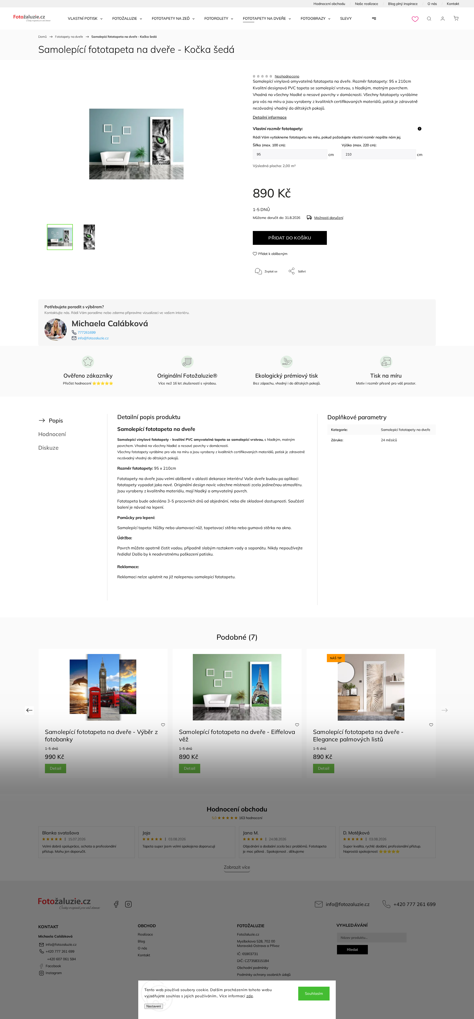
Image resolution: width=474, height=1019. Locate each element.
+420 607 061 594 (61, 959)
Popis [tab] (56, 420)
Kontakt (453, 3)
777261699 (87, 332)
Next (445, 710)
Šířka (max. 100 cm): (269, 145)
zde (249, 996)
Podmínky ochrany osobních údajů (264, 974)
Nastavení (153, 1006)
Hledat (352, 949)
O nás (432, 3)
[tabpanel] (371, 713)
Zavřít (412, 287)
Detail (55, 768)
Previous (30, 710)
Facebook (116, 904)
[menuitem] (85, 18)
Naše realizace (366, 3)
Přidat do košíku (289, 237)
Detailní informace (270, 117)
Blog (141, 941)
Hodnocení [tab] (52, 434)
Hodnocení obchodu (329, 3)
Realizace (145, 934)
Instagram (128, 904)
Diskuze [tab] (48, 447)
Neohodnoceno (287, 76)
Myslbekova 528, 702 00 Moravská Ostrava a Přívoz (258, 943)
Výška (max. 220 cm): (359, 145)
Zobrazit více (237, 867)
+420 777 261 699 (415, 904)
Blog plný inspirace (403, 3)
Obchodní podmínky (252, 967)
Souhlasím (314, 993)
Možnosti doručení (328, 217)
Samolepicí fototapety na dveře (405, 429)
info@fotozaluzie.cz (93, 338)
